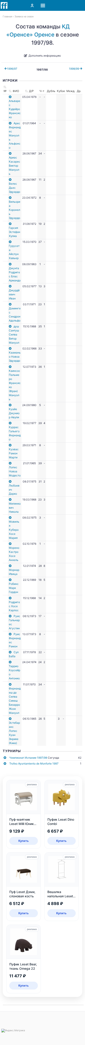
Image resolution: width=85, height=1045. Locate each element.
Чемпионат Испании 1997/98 (28, 757)
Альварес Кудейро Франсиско (15, 109)
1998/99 (74, 68)
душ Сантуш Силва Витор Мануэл (14, 334)
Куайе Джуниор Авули (14, 413)
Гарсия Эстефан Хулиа (14, 232)
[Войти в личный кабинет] (32, 5)
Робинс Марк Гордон (14, 588)
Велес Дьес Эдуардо (14, 187)
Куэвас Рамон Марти (14, 453)
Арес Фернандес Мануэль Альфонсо (15, 135)
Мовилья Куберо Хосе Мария (14, 530)
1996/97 (12, 68)
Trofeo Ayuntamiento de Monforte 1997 (33, 763)
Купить (23, 841)
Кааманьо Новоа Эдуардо (15, 356)
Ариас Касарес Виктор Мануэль (14, 165)
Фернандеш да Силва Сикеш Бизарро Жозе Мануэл (15, 700)
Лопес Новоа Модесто (15, 471)
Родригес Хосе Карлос (14, 606)
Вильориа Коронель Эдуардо (14, 210)
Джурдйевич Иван (14, 294)
